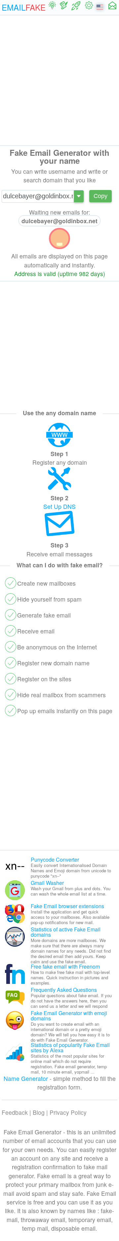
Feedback (15, 1112)
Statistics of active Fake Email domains (65, 931)
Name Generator (26, 1078)
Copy (100, 196)
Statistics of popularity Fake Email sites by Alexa (70, 1047)
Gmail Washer (47, 883)
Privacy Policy (68, 1112)
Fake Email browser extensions (67, 906)
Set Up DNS (59, 506)
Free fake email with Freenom (65, 966)
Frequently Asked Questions (64, 990)
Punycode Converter (55, 859)
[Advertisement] (59, 80)
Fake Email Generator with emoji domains (69, 1015)
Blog (39, 1112)
